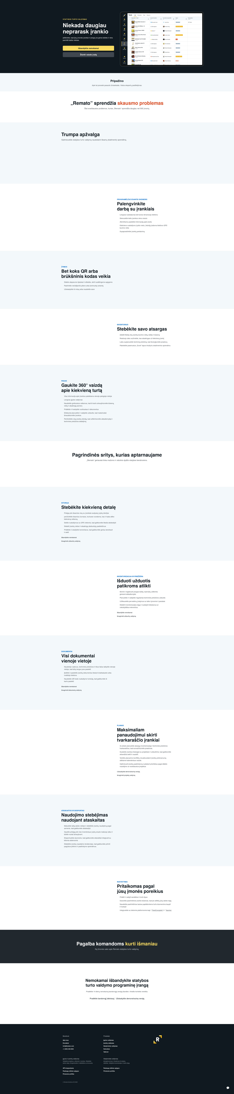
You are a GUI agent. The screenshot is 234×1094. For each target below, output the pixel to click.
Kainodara (106, 1049)
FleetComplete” (157, 910)
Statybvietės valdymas (110, 1046)
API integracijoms (68, 1068)
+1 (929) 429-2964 (68, 1049)
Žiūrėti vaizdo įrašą (88, 54)
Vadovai (105, 1052)
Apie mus (66, 1040)
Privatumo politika (68, 1074)
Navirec (168, 910)
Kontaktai (66, 1043)
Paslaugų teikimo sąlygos (71, 1071)
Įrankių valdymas (108, 1043)
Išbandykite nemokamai (88, 48)
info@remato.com (68, 1046)
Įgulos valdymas (108, 1040)
